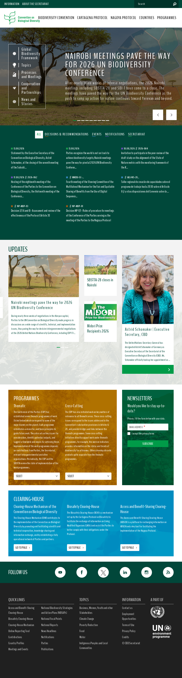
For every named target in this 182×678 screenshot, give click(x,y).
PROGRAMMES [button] (166, 17)
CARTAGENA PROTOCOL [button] (92, 17)
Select (19, 476)
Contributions (15, 637)
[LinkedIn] (123, 572)
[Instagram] (145, 572)
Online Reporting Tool (19, 631)
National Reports (49, 625)
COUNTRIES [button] (146, 17)
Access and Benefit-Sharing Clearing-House (21, 610)
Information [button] (11, 4)
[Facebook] (80, 572)
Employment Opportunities (129, 616)
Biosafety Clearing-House (20, 619)
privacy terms (148, 434)
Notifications (47, 637)
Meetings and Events (18, 649)
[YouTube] (58, 572)
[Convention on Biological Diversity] (22, 18)
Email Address (136, 427)
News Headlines (48, 631)
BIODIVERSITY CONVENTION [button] (56, 17)
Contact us (127, 608)
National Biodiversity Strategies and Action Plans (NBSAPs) (57, 610)
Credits (125, 637)
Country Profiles (16, 643)
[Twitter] (101, 572)
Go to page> (22, 547)
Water (82, 637)
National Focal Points (51, 619)
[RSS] (166, 572)
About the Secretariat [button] (35, 4)
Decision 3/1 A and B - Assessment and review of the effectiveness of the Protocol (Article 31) (35, 213)
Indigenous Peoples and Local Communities (93, 645)
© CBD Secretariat (131, 643)
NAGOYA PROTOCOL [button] (123, 17)
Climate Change (86, 619)
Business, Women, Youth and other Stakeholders (96, 610)
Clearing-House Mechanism (21, 625)
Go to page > (76, 547)
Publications (47, 649)
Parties (44, 643)
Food (82, 631)
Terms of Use (128, 625)
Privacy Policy (129, 631)
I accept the (143, 433)
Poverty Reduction (88, 625)
